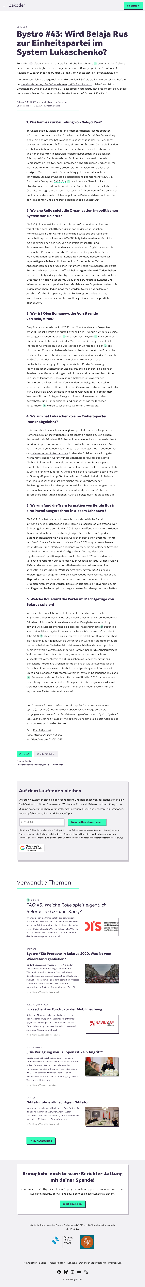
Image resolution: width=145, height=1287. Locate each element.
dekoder (22, 27)
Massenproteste (90, 626)
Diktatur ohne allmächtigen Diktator (57, 1102)
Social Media (34, 1047)
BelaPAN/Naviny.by (37, 1004)
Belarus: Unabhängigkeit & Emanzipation (45, 764)
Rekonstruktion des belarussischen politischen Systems (72, 537)
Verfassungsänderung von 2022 (78, 569)
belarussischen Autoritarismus (49, 453)
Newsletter (36, 799)
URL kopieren (48, 754)
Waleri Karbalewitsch (49, 992)
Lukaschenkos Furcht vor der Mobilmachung (64, 1009)
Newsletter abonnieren (87, 822)
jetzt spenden (72, 1203)
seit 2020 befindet (52, 391)
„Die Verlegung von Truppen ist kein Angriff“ (64, 1052)
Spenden (133, 5)
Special (34, 900)
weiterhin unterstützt (85, 405)
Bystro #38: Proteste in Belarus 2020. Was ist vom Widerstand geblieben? (68, 956)
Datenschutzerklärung (112, 837)
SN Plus (31, 1097)
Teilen (26, 754)
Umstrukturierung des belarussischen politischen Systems (56, 84)
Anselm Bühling (52, 105)
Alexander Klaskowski (49, 1035)
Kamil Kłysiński (97, 93)
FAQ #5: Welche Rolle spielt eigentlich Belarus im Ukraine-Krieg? (66, 908)
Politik (28, 761)
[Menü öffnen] (4, 5)
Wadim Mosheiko (47, 1085)
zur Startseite (42, 1140)
